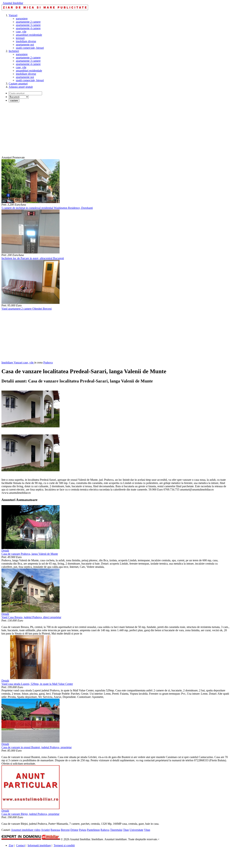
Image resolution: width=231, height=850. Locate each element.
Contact (20, 845)
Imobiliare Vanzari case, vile (17, 362)
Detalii (5, 550)
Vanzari (13, 15)
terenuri (20, 38)
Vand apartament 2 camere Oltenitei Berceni (26, 308)
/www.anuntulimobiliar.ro (16, 492)
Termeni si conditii (64, 845)
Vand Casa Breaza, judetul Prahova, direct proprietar (31, 617)
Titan (126, 829)
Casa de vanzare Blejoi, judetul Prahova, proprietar (30, 813)
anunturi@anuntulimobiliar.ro (197, 489)
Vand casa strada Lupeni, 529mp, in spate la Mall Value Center (37, 683)
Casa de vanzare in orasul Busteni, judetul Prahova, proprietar (36, 747)
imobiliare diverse (26, 41)
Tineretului (116, 829)
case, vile (21, 31)
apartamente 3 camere (28, 25)
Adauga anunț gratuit (21, 86)
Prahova (48, 362)
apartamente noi (25, 44)
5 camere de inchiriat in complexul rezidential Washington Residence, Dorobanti (47, 207)
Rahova (105, 829)
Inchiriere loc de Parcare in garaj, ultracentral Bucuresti (32, 258)
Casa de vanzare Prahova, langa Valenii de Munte (29, 553)
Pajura (82, 829)
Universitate (136, 829)
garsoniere (22, 18)
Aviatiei (45, 829)
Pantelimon (93, 829)
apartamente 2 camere (28, 21)
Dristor (74, 829)
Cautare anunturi (18, 83)
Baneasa (55, 829)
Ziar (11, 845)
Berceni (65, 829)
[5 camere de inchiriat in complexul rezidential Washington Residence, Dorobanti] (30, 202)
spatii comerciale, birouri (30, 47)
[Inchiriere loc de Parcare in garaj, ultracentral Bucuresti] (30, 252)
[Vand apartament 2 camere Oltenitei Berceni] (30, 302)
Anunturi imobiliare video (25, 829)
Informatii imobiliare (39, 845)
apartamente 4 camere (28, 28)
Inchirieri (14, 51)
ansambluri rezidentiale (29, 34)
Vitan (147, 829)
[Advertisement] (109, 130)
